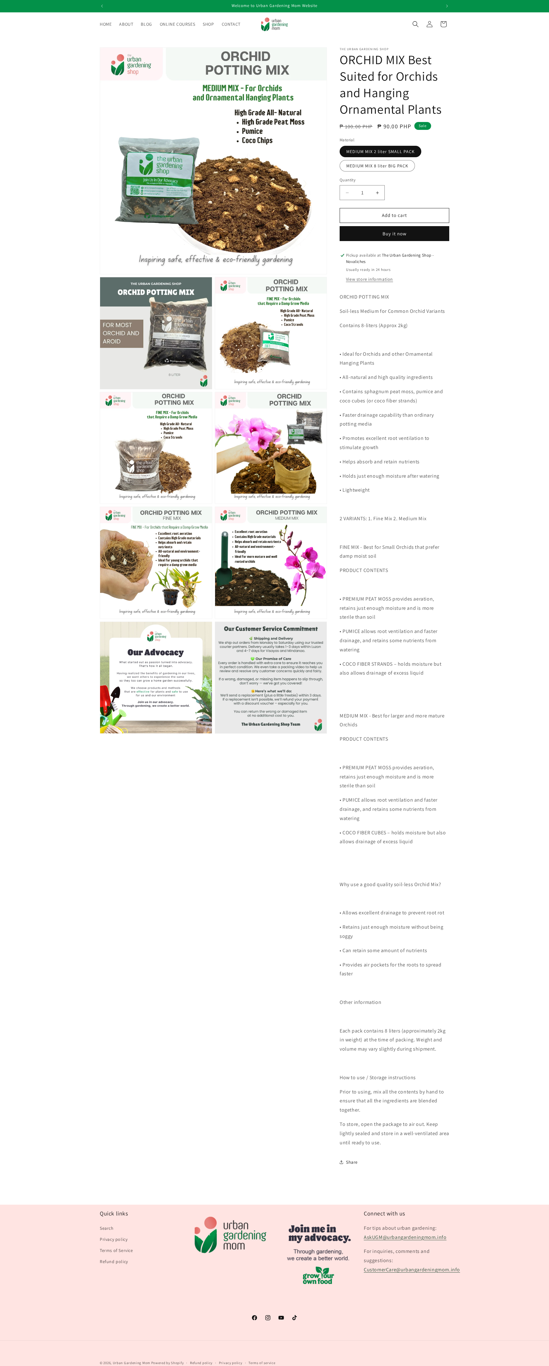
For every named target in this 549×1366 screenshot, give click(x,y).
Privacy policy (113, 1239)
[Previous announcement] (102, 6)
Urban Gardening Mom (131, 1363)
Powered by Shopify (167, 1363)
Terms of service (261, 1362)
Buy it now (395, 234)
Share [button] (352, 1162)
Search (107, 1228)
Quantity (348, 180)
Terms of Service (116, 1250)
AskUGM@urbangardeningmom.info (405, 1237)
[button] (416, 24)
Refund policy (114, 1261)
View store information (369, 279)
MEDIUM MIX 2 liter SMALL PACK (380, 152)
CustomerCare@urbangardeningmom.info (412, 1269)
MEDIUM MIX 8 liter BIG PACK (377, 166)
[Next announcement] (447, 6)
